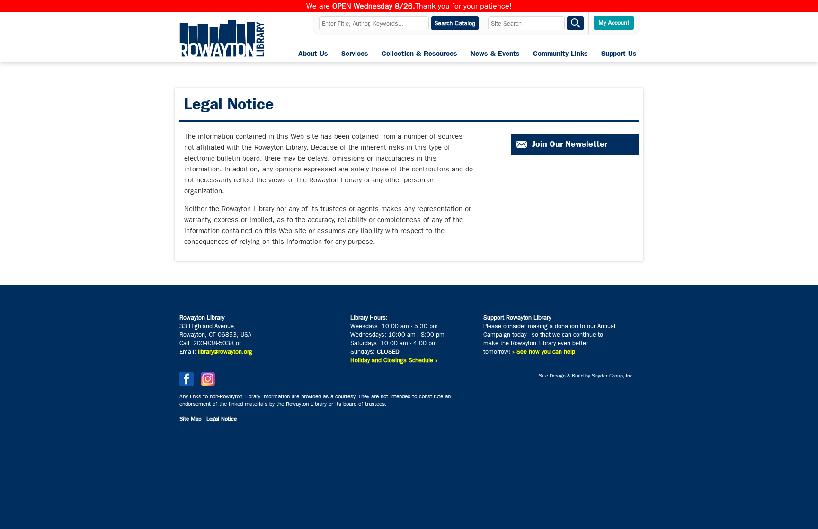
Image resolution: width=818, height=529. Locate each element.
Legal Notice (221, 418)
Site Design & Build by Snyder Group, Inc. (586, 376)
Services (354, 53)
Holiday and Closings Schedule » (393, 360)
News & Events (495, 53)
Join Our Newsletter (569, 144)
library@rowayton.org (225, 351)
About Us (313, 53)
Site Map (190, 418)
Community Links (560, 53)
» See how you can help (543, 351)
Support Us (619, 53)
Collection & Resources (419, 53)
